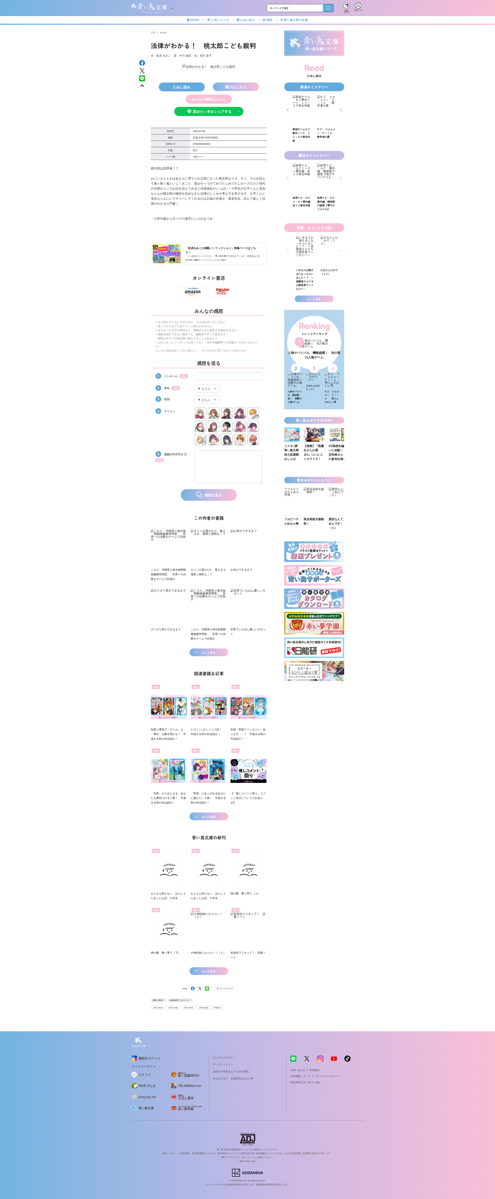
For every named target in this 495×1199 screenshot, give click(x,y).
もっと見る (209, 652)
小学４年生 (173, 1007)
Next (340, 109)
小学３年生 (158, 1007)
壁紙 (270, 20)
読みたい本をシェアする (212, 111)
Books (163, 32)
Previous (288, 109)
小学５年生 (188, 1007)
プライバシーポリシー (327, 1076)
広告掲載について (300, 1076)
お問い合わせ (297, 1070)
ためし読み (247, 20)
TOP (153, 32)
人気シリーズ (220, 20)
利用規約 (314, 1070)
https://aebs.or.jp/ (248, 1160)
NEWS (194, 20)
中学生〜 (218, 1007)
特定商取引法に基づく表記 (305, 1082)
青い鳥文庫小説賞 (296, 20)
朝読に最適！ (158, 1000)
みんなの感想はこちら (208, 99)
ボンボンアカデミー (224, 1057)
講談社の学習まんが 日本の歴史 (231, 1071)
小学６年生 (203, 1007)
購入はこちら (235, 86)
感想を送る (213, 494)
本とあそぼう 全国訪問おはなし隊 (233, 1078)
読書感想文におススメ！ (180, 1000)
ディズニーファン (223, 1064)
